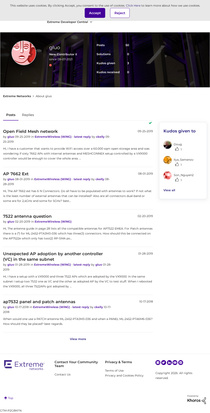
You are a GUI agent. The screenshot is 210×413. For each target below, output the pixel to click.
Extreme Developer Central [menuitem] (67, 22)
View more (78, 339)
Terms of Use (114, 370)
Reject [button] (119, 13)
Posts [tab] (10, 115)
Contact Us (63, 374)
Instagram (180, 362)
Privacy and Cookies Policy (124, 375)
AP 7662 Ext (16, 173)
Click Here (133, 5)
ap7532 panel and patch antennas (39, 301)
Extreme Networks (17, 96)
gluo (11, 137)
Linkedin (169, 362)
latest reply (83, 137)
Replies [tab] (28, 115)
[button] (95, 13)
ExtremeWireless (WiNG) (53, 137)
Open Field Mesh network (30, 131)
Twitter (163, 362)
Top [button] (10, 398)
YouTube (174, 362)
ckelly (100, 137)
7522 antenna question (27, 216)
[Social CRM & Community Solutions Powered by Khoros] (196, 399)
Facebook (157, 362)
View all (169, 190)
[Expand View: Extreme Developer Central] (91, 22)
